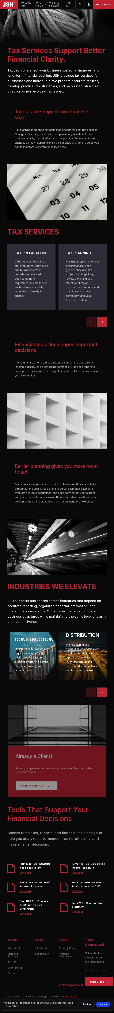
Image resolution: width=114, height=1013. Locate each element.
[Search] (79, 4)
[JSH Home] (9, 4)
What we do (39, 4)
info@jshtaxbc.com (70, 984)
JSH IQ (68, 4)
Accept (103, 1004)
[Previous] (91, 322)
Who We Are (26, 4)
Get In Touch (103, 4)
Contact (12, 973)
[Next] (102, 322)
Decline (87, 1004)
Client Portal (14, 968)
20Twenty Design (68, 996)
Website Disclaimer (65, 955)
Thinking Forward (54, 4)
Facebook (39, 954)
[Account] (88, 4)
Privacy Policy (68, 948)
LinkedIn (38, 948)
